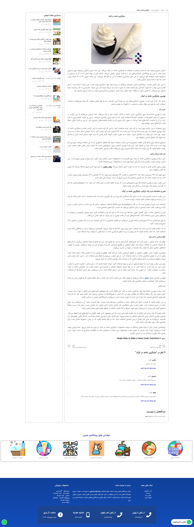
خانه (167, 10)
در (68, 360)
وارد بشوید (148, 416)
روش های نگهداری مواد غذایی (42, 29)
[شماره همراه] (87, 514)
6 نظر (42, 99)
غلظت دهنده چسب (45, 147)
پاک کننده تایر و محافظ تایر (43, 127)
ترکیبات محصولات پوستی (44, 86)
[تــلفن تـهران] (148, 514)
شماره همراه (78, 512)
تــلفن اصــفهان (108, 512)
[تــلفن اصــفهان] (119, 514)
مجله (162, 10)
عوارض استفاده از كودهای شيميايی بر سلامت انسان (40, 50)
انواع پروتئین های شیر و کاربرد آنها (41, 59)
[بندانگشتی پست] (57, 22)
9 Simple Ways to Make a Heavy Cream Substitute (139, 338)
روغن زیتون (107, 166)
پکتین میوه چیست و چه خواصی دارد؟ (40, 68)
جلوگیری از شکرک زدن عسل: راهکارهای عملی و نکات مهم (36, 107)
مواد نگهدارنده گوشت (38, 78)
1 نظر (42, 130)
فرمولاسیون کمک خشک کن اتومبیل (41, 156)
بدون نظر (41, 32)
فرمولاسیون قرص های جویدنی (42, 117)
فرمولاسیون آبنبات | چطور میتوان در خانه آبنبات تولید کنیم (40, 20)
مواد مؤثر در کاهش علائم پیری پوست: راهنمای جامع (40, 40)
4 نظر (42, 24)
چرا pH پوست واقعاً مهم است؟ (42, 96)
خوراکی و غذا (155, 10)
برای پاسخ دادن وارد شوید (148, 368)
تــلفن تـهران (138, 512)
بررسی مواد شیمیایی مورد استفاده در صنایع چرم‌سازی (40, 138)
